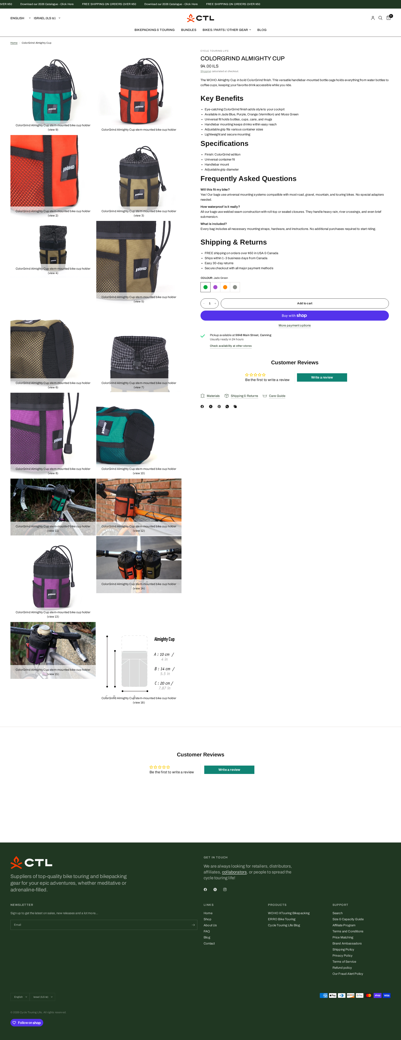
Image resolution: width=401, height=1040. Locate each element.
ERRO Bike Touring (281, 919)
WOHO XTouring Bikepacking (289, 913)
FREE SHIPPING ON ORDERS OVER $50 (90, 4)
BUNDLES (188, 30)
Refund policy (342, 967)
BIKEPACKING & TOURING (155, 30)
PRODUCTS (277, 905)
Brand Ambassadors (347, 943)
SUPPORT (340, 905)
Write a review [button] (322, 377)
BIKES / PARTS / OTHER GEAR (225, 30)
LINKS (209, 905)
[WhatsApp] (228, 406)
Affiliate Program (344, 925)
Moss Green (235, 287)
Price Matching (342, 937)
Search (337, 913)
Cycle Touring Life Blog (284, 925)
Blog (207, 937)
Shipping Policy (343, 949)
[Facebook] (203, 406)
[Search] (380, 18)
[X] (211, 406)
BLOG (261, 30)
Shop (207, 919)
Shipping (205, 71)
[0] (388, 18)
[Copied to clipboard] (236, 406)
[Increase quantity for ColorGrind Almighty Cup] (215, 303)
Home (14, 42)
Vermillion (225, 287)
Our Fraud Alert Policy (347, 973)
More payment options (295, 325)
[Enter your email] (193, 925)
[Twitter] (218, 889)
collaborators (234, 872)
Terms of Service (344, 961)
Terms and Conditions (347, 931)
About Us (210, 925)
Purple (215, 287)
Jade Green (205, 287)
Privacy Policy (342, 955)
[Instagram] (227, 889)
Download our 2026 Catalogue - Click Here (28, 4)
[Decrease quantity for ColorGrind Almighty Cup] (204, 303)
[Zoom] (87, 58)
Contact (209, 943)
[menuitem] (154, 29)
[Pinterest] (220, 406)
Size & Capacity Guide (348, 919)
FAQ (207, 931)
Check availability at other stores (231, 346)
